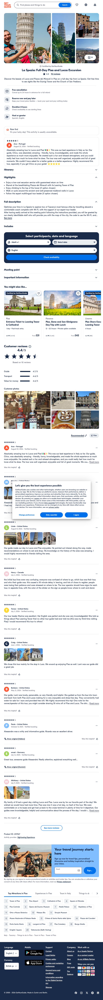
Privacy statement (64, 882)
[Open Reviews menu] (96, 448)
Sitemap (49, 987)
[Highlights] (96, 177)
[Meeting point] (96, 270)
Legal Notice (50, 955)
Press (69, 963)
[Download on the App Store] (34, 963)
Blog (69, 959)
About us (70, 951)
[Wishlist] (77, 5)
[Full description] (96, 202)
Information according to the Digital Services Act (54, 980)
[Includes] (96, 226)
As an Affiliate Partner (86, 959)
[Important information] (96, 277)
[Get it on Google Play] (34, 953)
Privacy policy (51, 959)
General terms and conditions (53, 971)
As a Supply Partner (85, 951)
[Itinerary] (96, 170)
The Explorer (70, 972)
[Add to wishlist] (38, 293)
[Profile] (95, 5)
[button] (51, 74)
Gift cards (71, 967)
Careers (70, 955)
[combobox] (36, 5)
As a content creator (86, 955)
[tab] (17, 893)
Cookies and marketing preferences (54, 964)
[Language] (86, 5)
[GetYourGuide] (7, 5)
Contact (49, 951)
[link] (23, 314)
